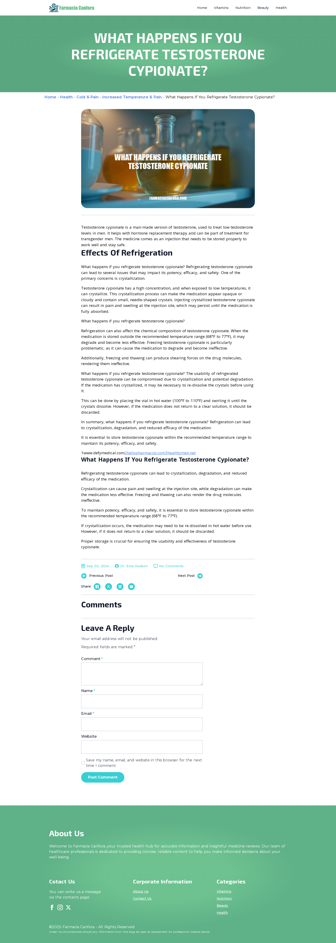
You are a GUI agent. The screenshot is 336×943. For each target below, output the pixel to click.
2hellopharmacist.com (145, 452)
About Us (141, 891)
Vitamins (221, 7)
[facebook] (52, 907)
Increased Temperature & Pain (132, 97)
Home (202, 7)
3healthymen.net (180, 452)
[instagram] (60, 907)
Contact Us (142, 898)
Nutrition (243, 7)
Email (87, 714)
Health (281, 7)
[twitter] (68, 907)
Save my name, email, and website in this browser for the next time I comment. (144, 763)
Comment (92, 659)
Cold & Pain (88, 97)
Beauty (263, 7)
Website (89, 736)
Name (88, 691)
